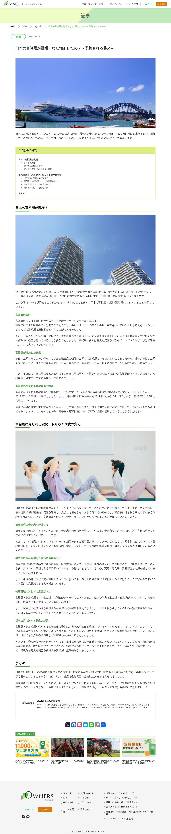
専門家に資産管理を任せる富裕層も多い (41, 181)
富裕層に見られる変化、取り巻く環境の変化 (40, 174)
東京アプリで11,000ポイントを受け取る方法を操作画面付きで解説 (31, 761)
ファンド (92, 4)
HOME (12, 26)
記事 (84, 4)
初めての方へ (116, 4)
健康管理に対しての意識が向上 (37, 184)
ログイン (149, 4)
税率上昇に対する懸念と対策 (36, 187)
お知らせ (103, 4)
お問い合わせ (86, 793)
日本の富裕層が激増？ (29, 159)
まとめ (22, 193)
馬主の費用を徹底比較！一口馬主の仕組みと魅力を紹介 (67, 761)
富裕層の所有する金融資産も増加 (38, 169)
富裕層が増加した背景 (33, 166)
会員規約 (84, 798)
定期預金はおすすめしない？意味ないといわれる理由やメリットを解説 (138, 761)
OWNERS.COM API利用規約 (119, 818)
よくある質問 (131, 4)
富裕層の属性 (29, 162)
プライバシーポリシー (90, 803)
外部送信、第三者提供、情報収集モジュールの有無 (129, 812)
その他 (38, 26)
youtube (28, 816)
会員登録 (161, 4)
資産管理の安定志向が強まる (36, 178)
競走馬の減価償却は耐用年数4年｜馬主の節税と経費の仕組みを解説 (103, 761)
